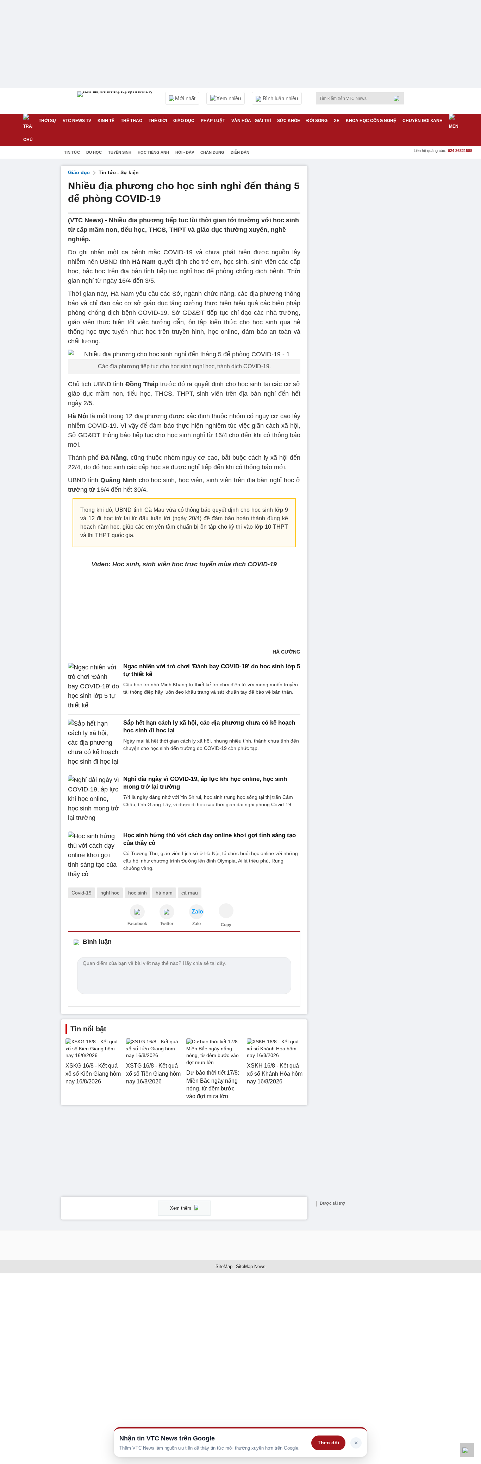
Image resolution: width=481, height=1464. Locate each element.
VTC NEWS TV (77, 120)
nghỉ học (109, 893)
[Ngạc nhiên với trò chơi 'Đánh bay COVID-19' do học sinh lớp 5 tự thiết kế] (93, 686)
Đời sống (316, 120)
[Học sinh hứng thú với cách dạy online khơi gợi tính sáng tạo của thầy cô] (93, 855)
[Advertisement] (367, 271)
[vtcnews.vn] (137, 911)
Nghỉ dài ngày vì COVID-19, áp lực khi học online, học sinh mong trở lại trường (205, 783)
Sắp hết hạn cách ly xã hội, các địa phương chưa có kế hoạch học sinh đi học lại (209, 726)
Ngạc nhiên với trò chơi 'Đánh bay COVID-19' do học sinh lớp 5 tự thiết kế (211, 670)
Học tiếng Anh (153, 152)
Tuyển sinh (119, 152)
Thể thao (131, 120)
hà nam (164, 893)
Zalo (196, 923)
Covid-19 (81, 893)
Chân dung (212, 152)
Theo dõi (328, 1442)
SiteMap (223, 1266)
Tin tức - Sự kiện (119, 172)
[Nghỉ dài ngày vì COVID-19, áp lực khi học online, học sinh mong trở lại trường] (93, 799)
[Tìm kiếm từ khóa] (398, 98)
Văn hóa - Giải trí (251, 120)
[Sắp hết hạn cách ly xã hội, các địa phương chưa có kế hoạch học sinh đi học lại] (93, 742)
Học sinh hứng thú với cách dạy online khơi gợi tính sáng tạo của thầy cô (209, 839)
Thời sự (47, 120)
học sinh (137, 893)
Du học (94, 152)
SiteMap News (251, 1266)
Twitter (167, 923)
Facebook (137, 923)
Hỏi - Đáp (184, 152)
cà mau (189, 893)
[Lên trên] (467, 1450)
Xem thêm (181, 1208)
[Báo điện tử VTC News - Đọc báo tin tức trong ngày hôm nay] (116, 101)
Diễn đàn (240, 152)
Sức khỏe (288, 120)
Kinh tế (106, 120)
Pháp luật (213, 120)
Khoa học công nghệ (371, 120)
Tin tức (72, 152)
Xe (336, 120)
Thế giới (158, 120)
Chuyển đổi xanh (422, 120)
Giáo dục (183, 120)
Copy (226, 924)
